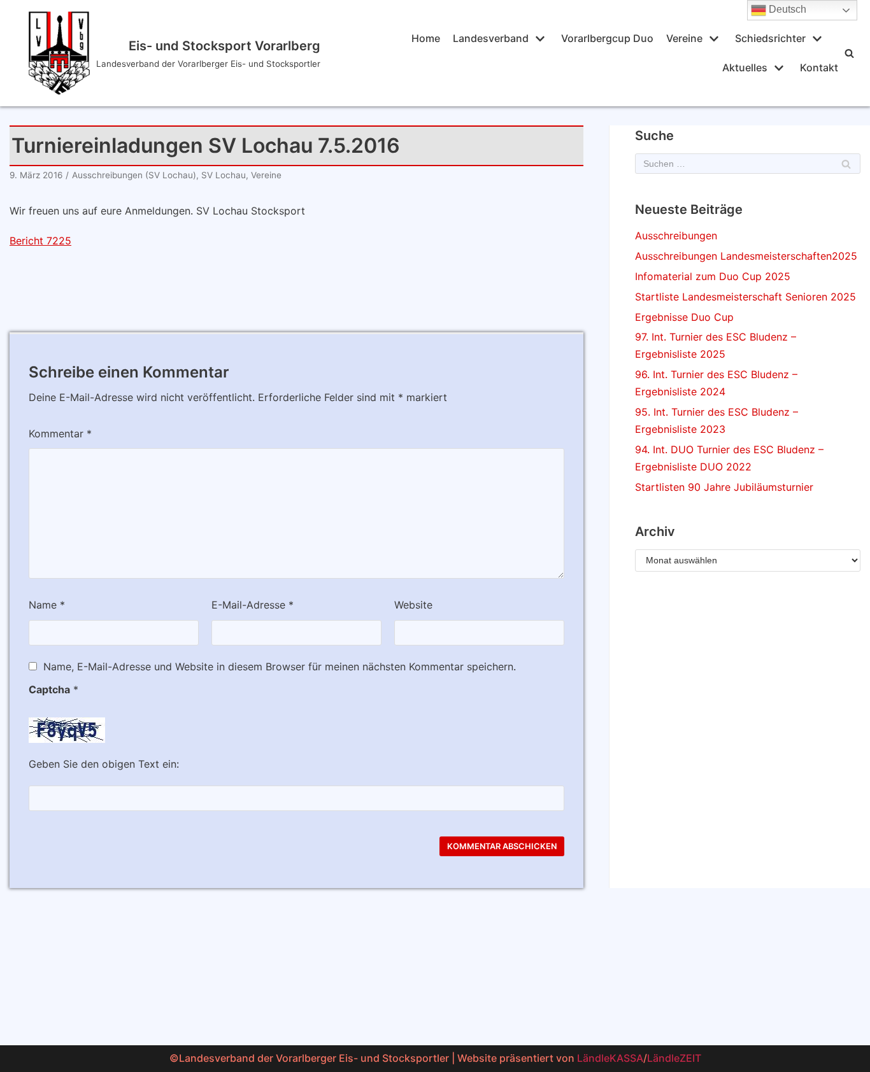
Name (47, 604)
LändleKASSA (610, 1058)
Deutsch (786, 9)
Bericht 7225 (40, 240)
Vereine (266, 175)
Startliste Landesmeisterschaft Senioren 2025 (745, 296)
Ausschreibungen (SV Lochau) (134, 175)
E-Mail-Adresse (252, 604)
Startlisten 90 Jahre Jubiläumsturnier (724, 487)
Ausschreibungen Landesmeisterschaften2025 (746, 256)
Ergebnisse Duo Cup (684, 317)
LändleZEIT (674, 1058)
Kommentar (60, 433)
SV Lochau (223, 175)
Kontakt (819, 67)
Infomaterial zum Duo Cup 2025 (712, 276)
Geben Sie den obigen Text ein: (104, 764)
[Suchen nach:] (747, 163)
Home (425, 38)
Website (413, 604)
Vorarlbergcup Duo (607, 38)
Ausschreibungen (676, 235)
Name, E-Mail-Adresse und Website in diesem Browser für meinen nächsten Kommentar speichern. (279, 666)
